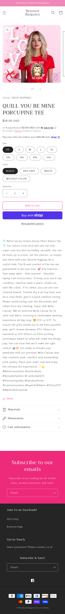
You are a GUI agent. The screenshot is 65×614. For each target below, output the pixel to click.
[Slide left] (25, 89)
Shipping (17, 131)
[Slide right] (40, 89)
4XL (35, 157)
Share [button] (10, 398)
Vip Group (12, 519)
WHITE (48, 171)
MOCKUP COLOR (16, 178)
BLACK (10, 171)
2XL (8, 157)
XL (52, 149)
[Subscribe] (54, 493)
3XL (22, 157)
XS (8, 149)
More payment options (32, 223)
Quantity (7, 186)
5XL (49, 157)
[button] (4, 13)
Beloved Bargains (28, 608)
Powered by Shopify (42, 608)
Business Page (15, 526)
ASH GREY (29, 171)
